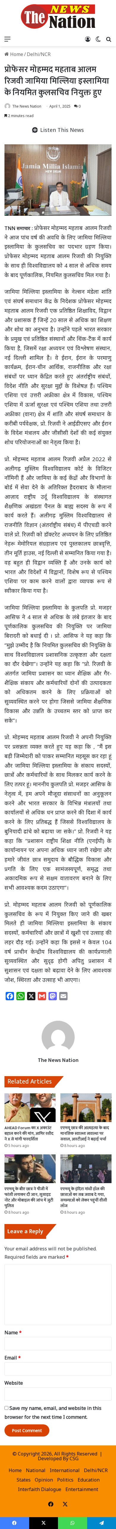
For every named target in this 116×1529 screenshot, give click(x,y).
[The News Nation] (58, 16)
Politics (65, 1480)
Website (13, 1383)
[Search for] (109, 38)
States (24, 1480)
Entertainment (81, 1489)
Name (13, 1332)
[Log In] (88, 38)
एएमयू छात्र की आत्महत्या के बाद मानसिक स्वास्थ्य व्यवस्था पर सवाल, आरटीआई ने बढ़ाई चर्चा (84, 1133)
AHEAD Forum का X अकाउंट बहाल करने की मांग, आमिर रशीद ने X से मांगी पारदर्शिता (29, 1133)
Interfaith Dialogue (39, 1489)
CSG (74, 1458)
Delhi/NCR (39, 54)
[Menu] (7, 38)
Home (16, 54)
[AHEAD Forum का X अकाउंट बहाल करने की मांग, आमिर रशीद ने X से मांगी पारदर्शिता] (30, 1107)
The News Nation (26, 106)
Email (12, 1357)
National (36, 1470)
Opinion (44, 1480)
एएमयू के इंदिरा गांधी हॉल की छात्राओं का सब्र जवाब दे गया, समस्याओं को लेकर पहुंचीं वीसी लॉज (83, 1197)
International (65, 1470)
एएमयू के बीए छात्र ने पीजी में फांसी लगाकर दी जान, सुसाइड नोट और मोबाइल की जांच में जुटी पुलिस (28, 1197)
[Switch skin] (98, 38)
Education (89, 1480)
